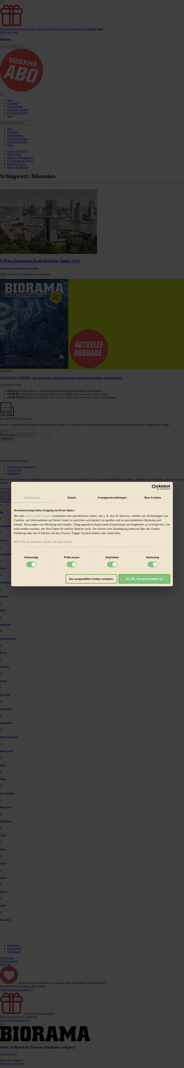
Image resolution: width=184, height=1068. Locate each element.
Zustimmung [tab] (31, 497)
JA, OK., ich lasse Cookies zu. (144, 578)
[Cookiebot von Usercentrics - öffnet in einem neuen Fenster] (154, 487)
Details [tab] (71, 497)
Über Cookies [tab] (152, 497)
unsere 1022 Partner (37, 515)
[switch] (72, 564)
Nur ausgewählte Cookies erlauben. (91, 578)
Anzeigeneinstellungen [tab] (112, 497)
